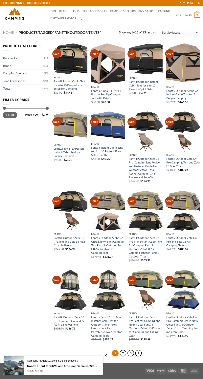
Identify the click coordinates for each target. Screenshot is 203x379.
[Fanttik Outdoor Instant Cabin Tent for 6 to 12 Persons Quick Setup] (146, 59)
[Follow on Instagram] (184, 3)
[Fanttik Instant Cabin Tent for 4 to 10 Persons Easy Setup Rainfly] (108, 126)
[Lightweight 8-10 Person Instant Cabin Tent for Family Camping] (70, 126)
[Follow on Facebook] (180, 3)
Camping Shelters (123, 11)
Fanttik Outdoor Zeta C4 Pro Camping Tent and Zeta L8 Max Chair (183, 162)
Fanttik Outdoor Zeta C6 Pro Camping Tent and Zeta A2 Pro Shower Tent (70, 320)
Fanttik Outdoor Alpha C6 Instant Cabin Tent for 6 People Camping (182, 94)
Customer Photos (63, 18)
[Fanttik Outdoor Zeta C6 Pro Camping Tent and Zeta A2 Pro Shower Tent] (70, 290)
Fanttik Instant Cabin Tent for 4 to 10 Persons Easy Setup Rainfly (107, 151)
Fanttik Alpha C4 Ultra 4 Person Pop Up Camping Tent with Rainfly (106, 94)
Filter (10, 114)
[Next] (138, 353)
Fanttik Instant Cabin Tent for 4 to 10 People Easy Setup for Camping (69, 85)
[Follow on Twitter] (188, 3)
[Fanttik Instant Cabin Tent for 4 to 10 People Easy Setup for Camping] (70, 58)
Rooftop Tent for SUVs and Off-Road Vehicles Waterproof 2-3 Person (62, 366)
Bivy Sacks (146, 11)
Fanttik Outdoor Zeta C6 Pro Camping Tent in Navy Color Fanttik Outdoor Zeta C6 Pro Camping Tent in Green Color (182, 324)
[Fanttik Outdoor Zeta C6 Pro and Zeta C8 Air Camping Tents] (183, 211)
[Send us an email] (192, 3)
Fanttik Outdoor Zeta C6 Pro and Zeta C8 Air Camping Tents (181, 241)
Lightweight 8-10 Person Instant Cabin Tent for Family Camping (69, 152)
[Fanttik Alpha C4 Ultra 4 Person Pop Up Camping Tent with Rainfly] (108, 63)
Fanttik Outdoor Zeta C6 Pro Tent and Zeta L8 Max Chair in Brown (69, 241)
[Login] (198, 2)
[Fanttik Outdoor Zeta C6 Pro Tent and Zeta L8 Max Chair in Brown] (70, 211)
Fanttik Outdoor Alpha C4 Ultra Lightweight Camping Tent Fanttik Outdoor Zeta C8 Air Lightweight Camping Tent (107, 245)
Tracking (163, 11)
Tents (75, 11)
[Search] (80, 18)
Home (52, 11)
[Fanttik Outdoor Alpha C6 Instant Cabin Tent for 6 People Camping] (183, 63)
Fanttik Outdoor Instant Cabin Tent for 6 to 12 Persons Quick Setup (143, 85)
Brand (64, 11)
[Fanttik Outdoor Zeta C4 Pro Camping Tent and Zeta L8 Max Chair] (183, 131)
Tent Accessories (94, 11)
